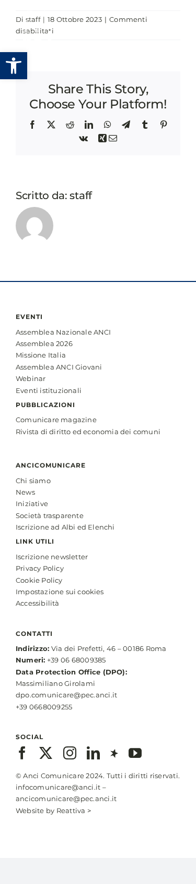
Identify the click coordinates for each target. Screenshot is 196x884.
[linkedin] (93, 752)
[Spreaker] (114, 752)
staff (81, 195)
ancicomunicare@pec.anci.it (66, 798)
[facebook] (22, 752)
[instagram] (69, 752)
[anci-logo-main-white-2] (34, 9)
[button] (13, 65)
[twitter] (45, 752)
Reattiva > (73, 810)
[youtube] (135, 752)
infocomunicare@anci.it (58, 787)
